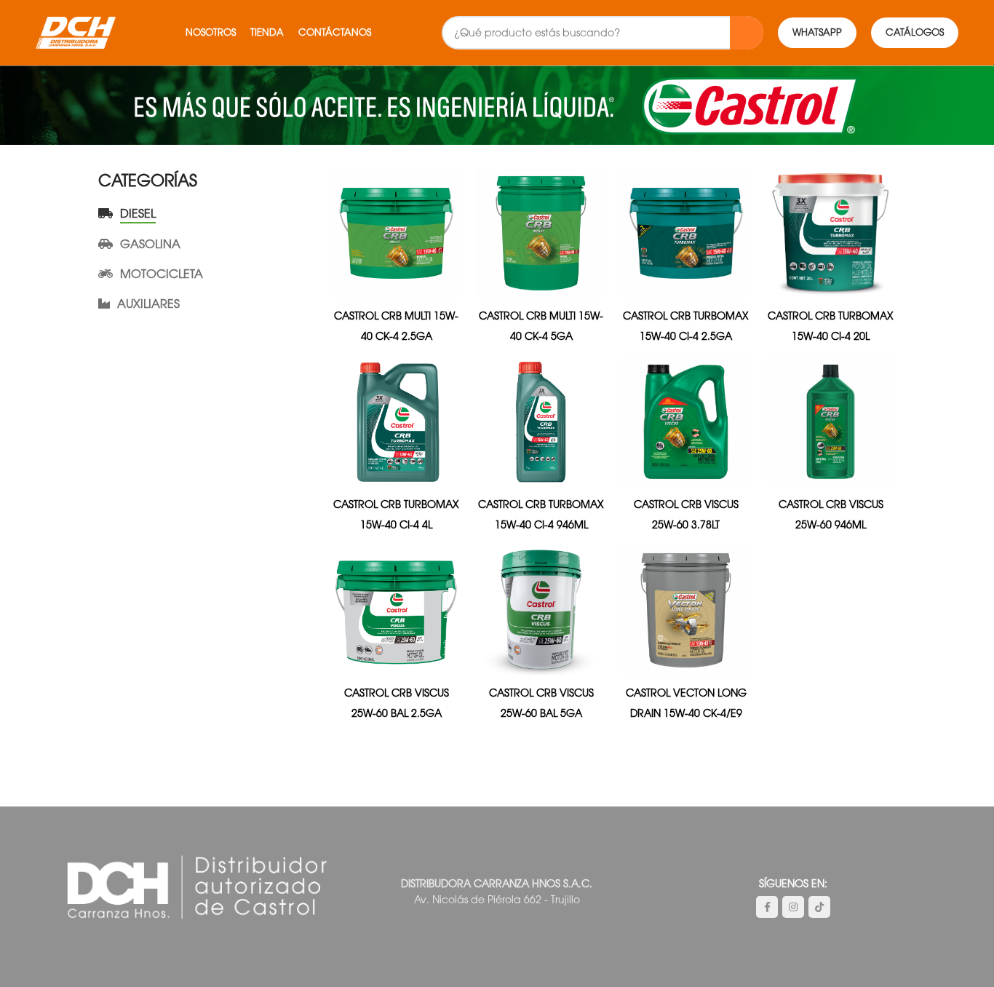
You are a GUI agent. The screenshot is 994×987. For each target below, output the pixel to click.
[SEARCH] (746, 32)
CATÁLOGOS (915, 32)
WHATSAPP (817, 32)
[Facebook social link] (767, 907)
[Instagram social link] (793, 907)
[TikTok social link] (819, 907)
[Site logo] (76, 32)
